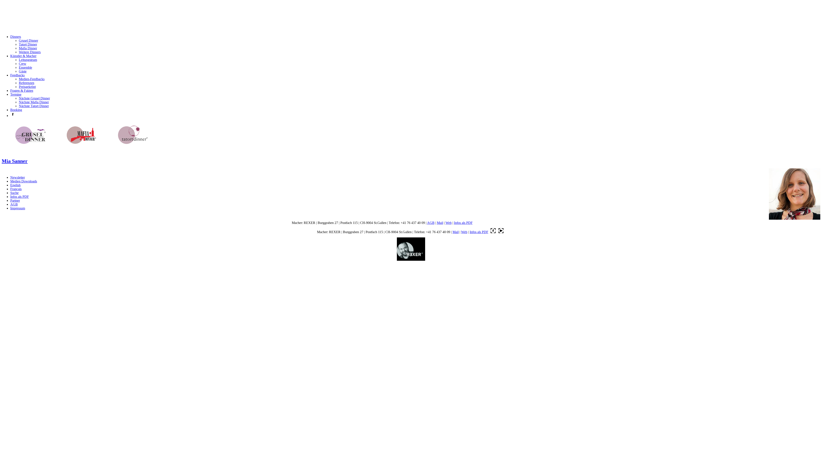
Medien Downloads (23, 181)
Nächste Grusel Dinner (34, 98)
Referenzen (26, 83)
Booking (16, 110)
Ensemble (25, 67)
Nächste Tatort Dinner (34, 106)
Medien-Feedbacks (32, 79)
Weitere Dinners (30, 52)
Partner (15, 200)
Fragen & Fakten (21, 90)
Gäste (23, 71)
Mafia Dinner (28, 48)
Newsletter (17, 177)
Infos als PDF (19, 196)
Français (16, 189)
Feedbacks (17, 75)
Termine (15, 94)
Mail (440, 223)
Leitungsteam (28, 60)
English (15, 185)
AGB (14, 204)
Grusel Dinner (28, 40)
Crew (22, 63)
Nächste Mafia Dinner (34, 102)
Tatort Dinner (28, 44)
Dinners (15, 36)
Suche (14, 193)
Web (448, 223)
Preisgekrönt (27, 87)
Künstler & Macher (23, 56)
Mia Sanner (15, 161)
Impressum (17, 208)
